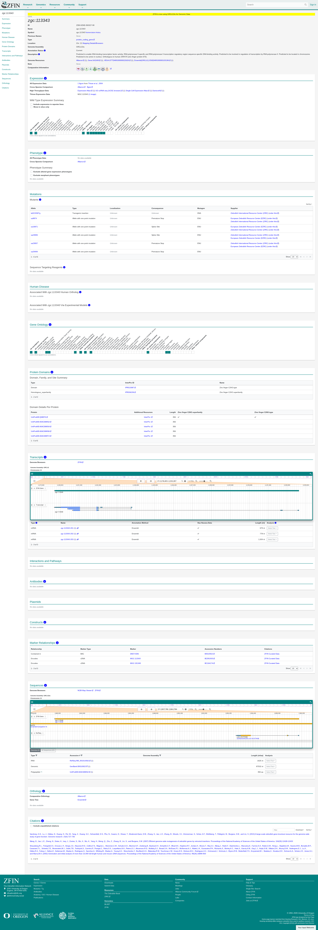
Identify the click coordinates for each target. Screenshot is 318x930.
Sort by (308, 204)
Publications (38, 898)
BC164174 (209, 663)
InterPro (147, 417)
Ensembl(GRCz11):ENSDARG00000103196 (151, 60)
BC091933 (209, 659)
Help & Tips (250, 883)
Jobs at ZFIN (251, 901)
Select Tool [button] (272, 528)
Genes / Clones (40, 883)
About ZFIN (250, 892)
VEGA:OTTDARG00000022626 (116, 60)
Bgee (89, 87)
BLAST (107, 904)
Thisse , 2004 (95, 83)
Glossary (249, 886)
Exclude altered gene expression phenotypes (52, 172)
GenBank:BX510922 (78, 766)
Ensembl (81, 800)
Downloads (108, 883)
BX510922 (209, 654)
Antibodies (38, 892)
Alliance (79, 60)
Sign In (313, 5)
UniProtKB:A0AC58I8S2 (40, 422)
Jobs (177, 889)
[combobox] (277, 4)
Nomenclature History (93, 32)
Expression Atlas (84, 91)
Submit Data (109, 886)
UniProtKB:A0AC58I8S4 (40, 427)
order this (273, 213)
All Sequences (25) (48, 750)
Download (299, 830)
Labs (177, 898)
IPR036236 (129, 392)
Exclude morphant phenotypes (46, 175)
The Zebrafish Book (112, 893)
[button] (36, 755)
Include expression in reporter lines (48, 104)
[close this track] (34, 488)
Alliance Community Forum (186, 892)
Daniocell (156, 91)
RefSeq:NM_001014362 (79, 761)
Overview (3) (35, 750)
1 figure (81, 83)
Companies (179, 901)
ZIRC (106, 896)
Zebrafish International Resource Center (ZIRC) (249, 213)
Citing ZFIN (250, 895)
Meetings (178, 886)
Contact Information (253, 898)
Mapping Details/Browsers (93, 43)
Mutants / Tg (39, 889)
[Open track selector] (35, 481)
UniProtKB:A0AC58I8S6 (40, 431)
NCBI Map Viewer (85, 690)
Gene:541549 (93, 60)
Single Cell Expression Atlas (137, 91)
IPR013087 (129, 388)
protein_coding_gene (84, 40)
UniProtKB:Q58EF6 (38, 417)
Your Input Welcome (306, 928)
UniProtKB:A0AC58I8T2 (40, 436)
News (177, 883)
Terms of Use (309, 915)
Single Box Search (253, 889)
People (178, 895)
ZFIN (80, 462)
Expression (38, 886)
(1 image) (92, 94)
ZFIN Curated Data (271, 654)
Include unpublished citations (46, 826)
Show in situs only (41, 107)
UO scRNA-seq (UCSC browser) (108, 91)
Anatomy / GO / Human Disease (46, 895)
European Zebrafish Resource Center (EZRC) (249, 218)
